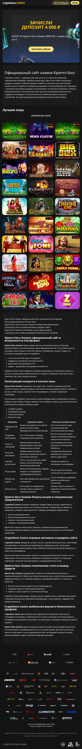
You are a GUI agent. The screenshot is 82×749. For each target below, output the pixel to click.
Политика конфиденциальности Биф (41, 724)
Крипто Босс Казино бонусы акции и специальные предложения (32, 324)
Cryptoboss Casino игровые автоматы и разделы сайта (27, 327)
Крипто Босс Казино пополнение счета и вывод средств (28, 330)
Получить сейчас (41, 49)
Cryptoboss (14, 3)
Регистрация (61, 3)
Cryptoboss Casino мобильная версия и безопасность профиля (31, 333)
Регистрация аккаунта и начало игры (20, 322)
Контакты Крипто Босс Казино (41, 726)
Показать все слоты (41, 116)
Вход (75, 3)
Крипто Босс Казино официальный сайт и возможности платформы (33, 319)
